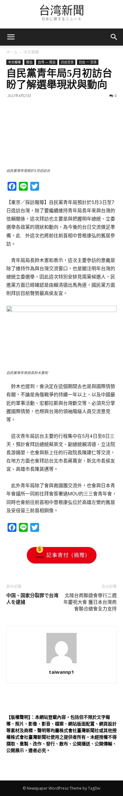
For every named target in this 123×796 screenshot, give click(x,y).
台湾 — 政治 (47, 62)
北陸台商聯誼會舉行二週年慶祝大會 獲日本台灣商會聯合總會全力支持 (90, 602)
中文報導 (31, 52)
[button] (114, 37)
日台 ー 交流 (88, 62)
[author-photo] (61, 663)
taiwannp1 (61, 672)
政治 (29, 62)
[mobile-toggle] (11, 37)
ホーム (12, 52)
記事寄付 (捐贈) (67, 555)
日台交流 (67, 62)
